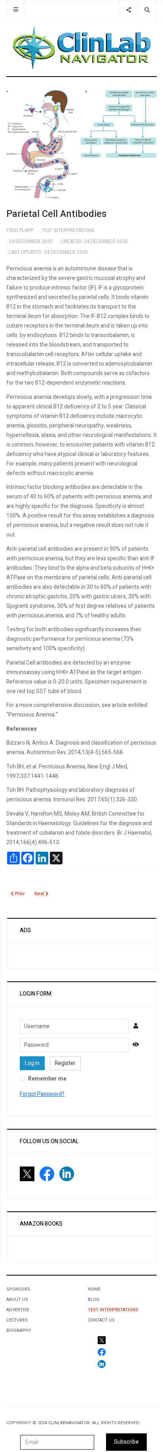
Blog (93, 1299)
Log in (32, 1063)
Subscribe (126, 1442)
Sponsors (18, 1289)
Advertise (17, 1309)
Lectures (17, 1320)
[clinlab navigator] (81, 47)
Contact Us (101, 1320)
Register (65, 1063)
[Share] (128, 9)
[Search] (147, 9)
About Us (17, 1299)
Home (94, 1289)
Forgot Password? (42, 1094)
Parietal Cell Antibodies (56, 214)
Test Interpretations (113, 1309)
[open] (15, 9)
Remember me (47, 1079)
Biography (18, 1330)
